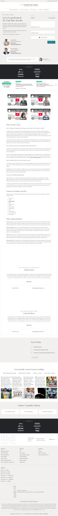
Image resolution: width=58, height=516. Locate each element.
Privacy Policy (36, 513)
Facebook (28, 373)
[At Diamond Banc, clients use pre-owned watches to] (17, 381)
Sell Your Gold (4, 458)
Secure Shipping (23, 456)
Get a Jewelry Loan (9, 411)
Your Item (33, 17)
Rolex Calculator (23, 460)
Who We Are (33, 9)
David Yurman (11, 201)
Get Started (34, 357)
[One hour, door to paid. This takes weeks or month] (51, 381)
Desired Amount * (35, 32)
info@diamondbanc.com (16, 44)
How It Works (22, 453)
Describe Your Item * (35, 26)
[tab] (33, 17)
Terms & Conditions (44, 513)
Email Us (8, 473)
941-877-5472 (13, 43)
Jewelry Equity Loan (5, 451)
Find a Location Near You (43, 454)
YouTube (52, 373)
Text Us (8, 472)
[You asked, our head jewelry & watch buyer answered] (29, 381)
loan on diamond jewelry (35, 157)
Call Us (7, 470)
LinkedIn (9, 481)
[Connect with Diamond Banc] (2, 439)
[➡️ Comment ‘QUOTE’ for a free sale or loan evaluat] (40, 381)
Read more (29, 281)
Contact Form (11, 475)
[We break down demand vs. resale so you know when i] (51, 393)
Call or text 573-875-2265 (52, 1)
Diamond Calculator (24, 458)
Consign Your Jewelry (47, 411)
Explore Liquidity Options (25, 454)
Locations (3, 1)
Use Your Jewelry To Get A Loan (7, 462)
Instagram (13, 373)
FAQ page (36, 509)
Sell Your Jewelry (28, 411)
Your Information (51, 17)
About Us (40, 451)
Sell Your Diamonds (5, 454)
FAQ (20, 451)
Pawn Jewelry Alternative (6, 460)
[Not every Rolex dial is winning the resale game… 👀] (6, 393)
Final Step (51, 42)
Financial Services (14, 9)
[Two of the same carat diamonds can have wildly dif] (6, 381)
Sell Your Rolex (4, 456)
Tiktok (40, 373)
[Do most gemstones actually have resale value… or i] (17, 393)
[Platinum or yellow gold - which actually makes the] (29, 393)
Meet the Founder (42, 453)
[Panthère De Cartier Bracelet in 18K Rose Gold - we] (40, 393)
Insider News (46, 9)
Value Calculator (24, 9)
